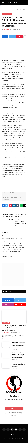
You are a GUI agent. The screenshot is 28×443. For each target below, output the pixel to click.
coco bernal (6, 29)
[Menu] (3, 2)
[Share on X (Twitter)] (12, 36)
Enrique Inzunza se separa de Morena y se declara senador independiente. (18, 364)
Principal (14, 434)
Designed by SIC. (21, 438)
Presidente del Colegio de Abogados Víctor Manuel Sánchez (12, 198)
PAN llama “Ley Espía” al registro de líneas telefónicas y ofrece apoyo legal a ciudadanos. (14, 328)
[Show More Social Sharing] (24, 36)
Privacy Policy (14, 415)
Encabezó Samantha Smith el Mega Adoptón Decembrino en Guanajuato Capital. (7, 217)
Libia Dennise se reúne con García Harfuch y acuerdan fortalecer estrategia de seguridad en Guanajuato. (18, 355)
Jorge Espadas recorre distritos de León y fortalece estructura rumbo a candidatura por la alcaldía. (19, 345)
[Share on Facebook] (5, 36)
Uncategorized (6, 322)
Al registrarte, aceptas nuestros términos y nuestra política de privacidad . (14, 414)
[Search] (25, 2)
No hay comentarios (20, 31)
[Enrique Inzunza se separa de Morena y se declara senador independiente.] (6, 365)
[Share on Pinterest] (19, 36)
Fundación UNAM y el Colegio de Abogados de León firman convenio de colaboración (13, 194)
